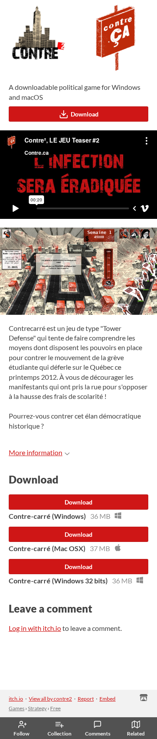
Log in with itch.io (35, 628)
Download (85, 114)
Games (16, 708)
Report (86, 698)
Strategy (37, 708)
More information (35, 452)
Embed (107, 698)
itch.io (16, 698)
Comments (97, 733)
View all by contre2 (50, 698)
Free (55, 708)
